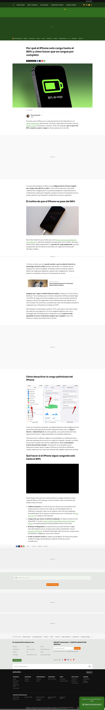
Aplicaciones (16, 649)
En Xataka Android (54, 281)
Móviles (25, 38)
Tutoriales (34, 546)
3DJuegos (27, 679)
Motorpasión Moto (64, 681)
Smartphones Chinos (32, 654)
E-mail (44, 61)
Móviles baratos (62, 38)
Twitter (91, 5)
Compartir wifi (75, 636)
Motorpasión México (63, 697)
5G (69, 38)
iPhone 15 (80, 38)
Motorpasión (63, 679)
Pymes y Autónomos (85, 681)
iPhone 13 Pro (31, 126)
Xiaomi (42, 646)
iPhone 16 (57, 636)
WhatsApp (74, 38)
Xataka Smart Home (16, 685)
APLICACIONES (44, 5)
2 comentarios (31, 61)
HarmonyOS (32, 38)
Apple (28, 646)
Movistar (15, 646)
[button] (36, 115)
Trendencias (74, 679)
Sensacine (38, 679)
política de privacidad (73, 651)
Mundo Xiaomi (16, 688)
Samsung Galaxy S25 (37, 636)
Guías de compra (31, 649)
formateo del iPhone (35, 531)
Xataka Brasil (16, 699)
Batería (40, 546)
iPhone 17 (46, 636)
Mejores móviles (26, 636)
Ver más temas (17, 660)
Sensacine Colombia (38, 699)
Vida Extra (27, 681)
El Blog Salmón (86, 679)
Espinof (38, 681)
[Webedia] (89, 1)
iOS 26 (51, 636)
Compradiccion (75, 683)
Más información (63, 708)
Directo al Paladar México (52, 697)
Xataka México (16, 697)
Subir (88, 672)
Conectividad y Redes (45, 654)
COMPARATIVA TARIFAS (57, 5)
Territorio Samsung (45, 649)
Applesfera (15, 683)
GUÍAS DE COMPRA (71, 5)
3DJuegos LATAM (28, 697)
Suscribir (77, 648)
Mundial (55, 38)
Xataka (14, 679)
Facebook (37, 61)
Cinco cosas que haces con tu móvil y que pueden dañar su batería (61, 284)
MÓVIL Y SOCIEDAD (32, 5)
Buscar (89, 666)
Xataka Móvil (16, 681)
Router (38, 38)
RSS (71, 659)
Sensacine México (40, 697)
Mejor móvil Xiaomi (66, 636)
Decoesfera (74, 681)
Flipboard (84, 5)
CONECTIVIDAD (20, 5)
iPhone (46, 546)
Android (15, 652)
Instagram (87, 5)
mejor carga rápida (32, 123)
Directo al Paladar (52, 679)
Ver (53, 584)
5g (27, 652)
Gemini (43, 38)
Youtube (89, 5)
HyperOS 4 (49, 38)
